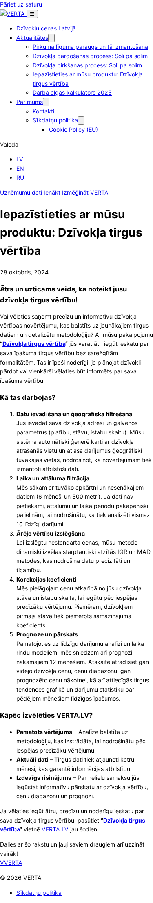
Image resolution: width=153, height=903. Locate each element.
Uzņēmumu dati (22, 192)
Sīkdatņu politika (55, 120)
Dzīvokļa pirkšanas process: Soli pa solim (87, 65)
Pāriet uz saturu (21, 4)
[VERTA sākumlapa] (13, 13)
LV (19, 159)
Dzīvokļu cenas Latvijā (46, 28)
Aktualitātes (32, 37)
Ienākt (53, 192)
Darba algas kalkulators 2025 (72, 92)
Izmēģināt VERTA (85, 192)
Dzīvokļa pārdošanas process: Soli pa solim (90, 55)
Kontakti (43, 111)
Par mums (29, 101)
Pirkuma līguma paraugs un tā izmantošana (90, 46)
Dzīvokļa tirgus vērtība (33, 343)
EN (20, 168)
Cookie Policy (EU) (73, 129)
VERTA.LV (55, 829)
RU (20, 177)
